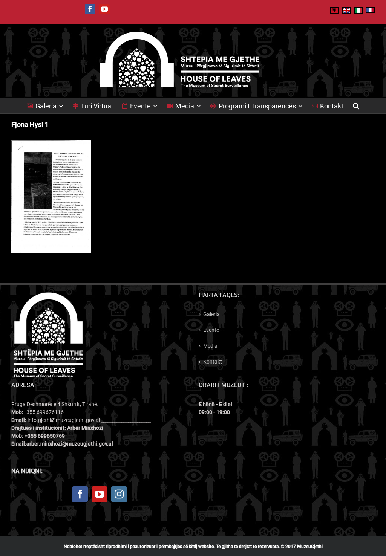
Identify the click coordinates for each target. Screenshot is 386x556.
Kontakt (212, 362)
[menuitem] (50, 105)
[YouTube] (99, 494)
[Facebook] (80, 494)
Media (210, 346)
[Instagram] (119, 494)
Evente (211, 330)
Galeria (211, 314)
